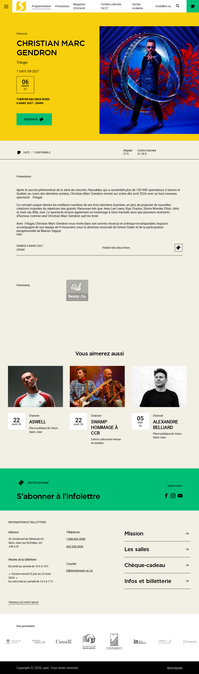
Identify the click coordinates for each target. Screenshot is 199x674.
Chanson (22, 33)
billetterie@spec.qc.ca (79, 570)
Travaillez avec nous (23, 602)
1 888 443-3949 (75, 539)
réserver (31, 119)
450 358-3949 (74, 546)
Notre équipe (174, 668)
